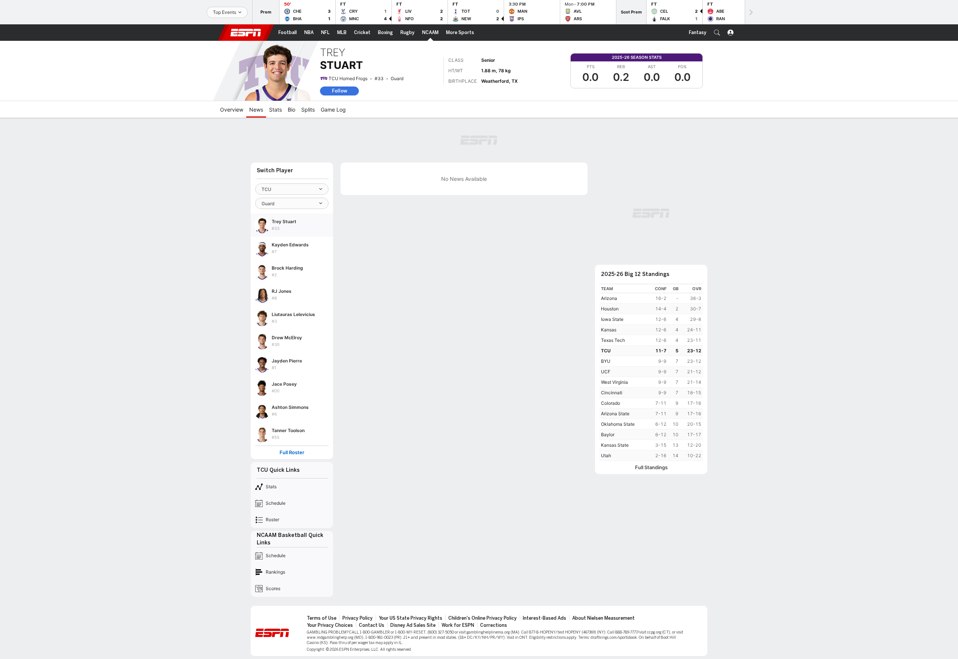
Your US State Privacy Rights (410, 618)
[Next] (750, 12)
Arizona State (615, 413)
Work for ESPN (458, 625)
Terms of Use (321, 618)
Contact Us (371, 625)
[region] (651, 372)
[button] (717, 33)
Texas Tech (613, 340)
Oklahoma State (618, 424)
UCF (605, 371)
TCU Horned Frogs (348, 78)
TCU (606, 350)
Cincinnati (611, 392)
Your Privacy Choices (330, 625)
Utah (606, 455)
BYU (605, 361)
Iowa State (612, 319)
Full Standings (651, 467)
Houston (610, 309)
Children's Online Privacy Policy (482, 618)
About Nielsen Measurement (603, 618)
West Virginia (614, 382)
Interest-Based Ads (544, 618)
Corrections (493, 625)
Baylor (607, 434)
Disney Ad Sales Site (413, 625)
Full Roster (292, 452)
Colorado (610, 403)
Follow (339, 91)
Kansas (608, 329)
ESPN (246, 32)
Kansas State (615, 445)
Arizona (609, 298)
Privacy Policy (357, 618)
